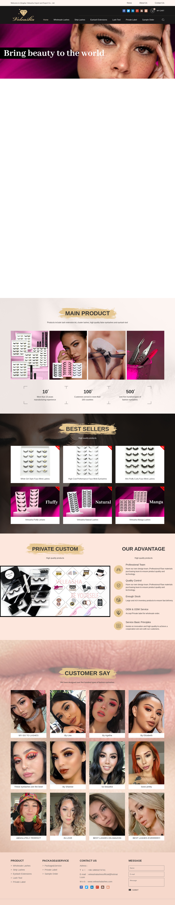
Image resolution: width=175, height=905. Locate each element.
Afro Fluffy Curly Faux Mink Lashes (140, 479)
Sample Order (148, 20)
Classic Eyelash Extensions (102, 349)
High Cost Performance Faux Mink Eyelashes (87, 479)
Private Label (131, 20)
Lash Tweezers (136, 352)
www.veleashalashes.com (100, 881)
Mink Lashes (58, 349)
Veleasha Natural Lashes (87, 520)
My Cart (159, 10)
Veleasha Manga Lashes (139, 520)
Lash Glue (135, 349)
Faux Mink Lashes (60, 352)
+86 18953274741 (96, 870)
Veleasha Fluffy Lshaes (35, 520)
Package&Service (53, 866)
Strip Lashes (80, 20)
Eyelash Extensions (98, 20)
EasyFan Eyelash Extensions (103, 356)
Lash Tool (116, 20)
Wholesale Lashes (61, 20)
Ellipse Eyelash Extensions (102, 352)
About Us (143, 3)
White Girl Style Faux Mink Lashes (35, 479)
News (129, 3)
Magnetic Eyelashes (61, 356)
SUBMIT (135, 890)
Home (45, 20)
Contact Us (159, 3)
